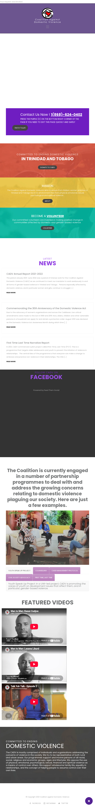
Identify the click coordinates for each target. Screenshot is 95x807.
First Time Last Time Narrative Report (27, 342)
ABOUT (47, 201)
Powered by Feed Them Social (46, 390)
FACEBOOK (36, 803)
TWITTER (64, 803)
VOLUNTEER (47, 228)
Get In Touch (20, 128)
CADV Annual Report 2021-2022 (24, 273)
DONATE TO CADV (47, 167)
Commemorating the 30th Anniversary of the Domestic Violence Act (46, 308)
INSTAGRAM (50, 803)
